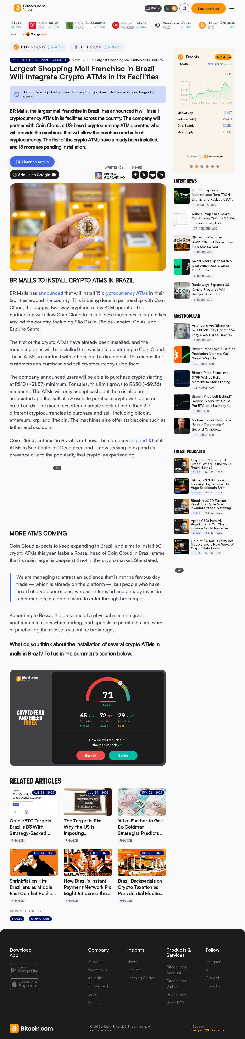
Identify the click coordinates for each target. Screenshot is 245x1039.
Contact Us (97, 969)
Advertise (96, 978)
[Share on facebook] (135, 175)
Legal (92, 994)
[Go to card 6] (217, 166)
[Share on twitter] (144, 175)
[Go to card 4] (207, 166)
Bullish (123, 755)
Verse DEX (175, 1002)
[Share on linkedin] (161, 175)
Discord (212, 978)
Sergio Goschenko (114, 175)
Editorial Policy (100, 986)
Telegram (213, 961)
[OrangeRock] (36, 34)
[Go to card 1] (191, 166)
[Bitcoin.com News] (30, 8)
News (76, 60)
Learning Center (141, 978)
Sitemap (95, 1002)
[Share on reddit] (152, 175)
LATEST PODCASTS (189, 451)
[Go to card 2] (196, 166)
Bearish (90, 755)
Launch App (208, 8)
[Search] (184, 8)
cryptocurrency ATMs (125, 293)
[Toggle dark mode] (171, 8)
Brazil (17, 918)
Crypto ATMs (40, 918)
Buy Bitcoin (176, 994)
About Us (95, 961)
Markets (133, 969)
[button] (54, 175)
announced (50, 293)
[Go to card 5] (212, 166)
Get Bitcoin (223, 57)
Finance (88, 60)
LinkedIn (213, 986)
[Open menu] (231, 8)
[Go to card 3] (201, 166)
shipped (138, 440)
